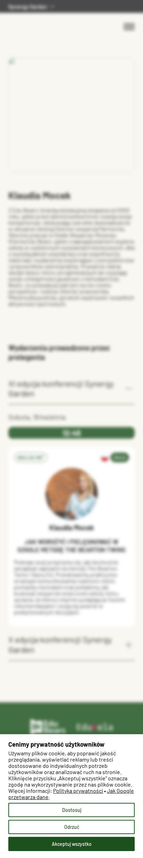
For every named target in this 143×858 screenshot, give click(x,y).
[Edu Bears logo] (48, 727)
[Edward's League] (30, 22)
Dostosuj (71, 810)
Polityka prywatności (78, 790)
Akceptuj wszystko (72, 844)
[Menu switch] (129, 26)
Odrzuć (71, 827)
